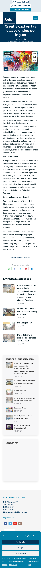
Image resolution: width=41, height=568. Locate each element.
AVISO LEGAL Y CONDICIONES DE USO (33, 562)
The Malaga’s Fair (24, 323)
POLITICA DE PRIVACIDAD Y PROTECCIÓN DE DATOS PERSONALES (17, 562)
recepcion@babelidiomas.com (16, 512)
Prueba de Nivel (22, 2)
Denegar (20, 548)
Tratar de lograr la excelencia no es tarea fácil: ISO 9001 (26, 338)
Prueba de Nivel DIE (21, 6)
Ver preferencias (20, 553)
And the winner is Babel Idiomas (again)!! (22, 427)
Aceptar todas (20, 542)
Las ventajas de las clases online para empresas (23, 417)
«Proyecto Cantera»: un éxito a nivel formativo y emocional (27, 311)
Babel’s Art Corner (20, 408)
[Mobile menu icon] (35, 18)
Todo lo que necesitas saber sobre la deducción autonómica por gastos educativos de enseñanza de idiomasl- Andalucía (26, 292)
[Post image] (9, 288)
